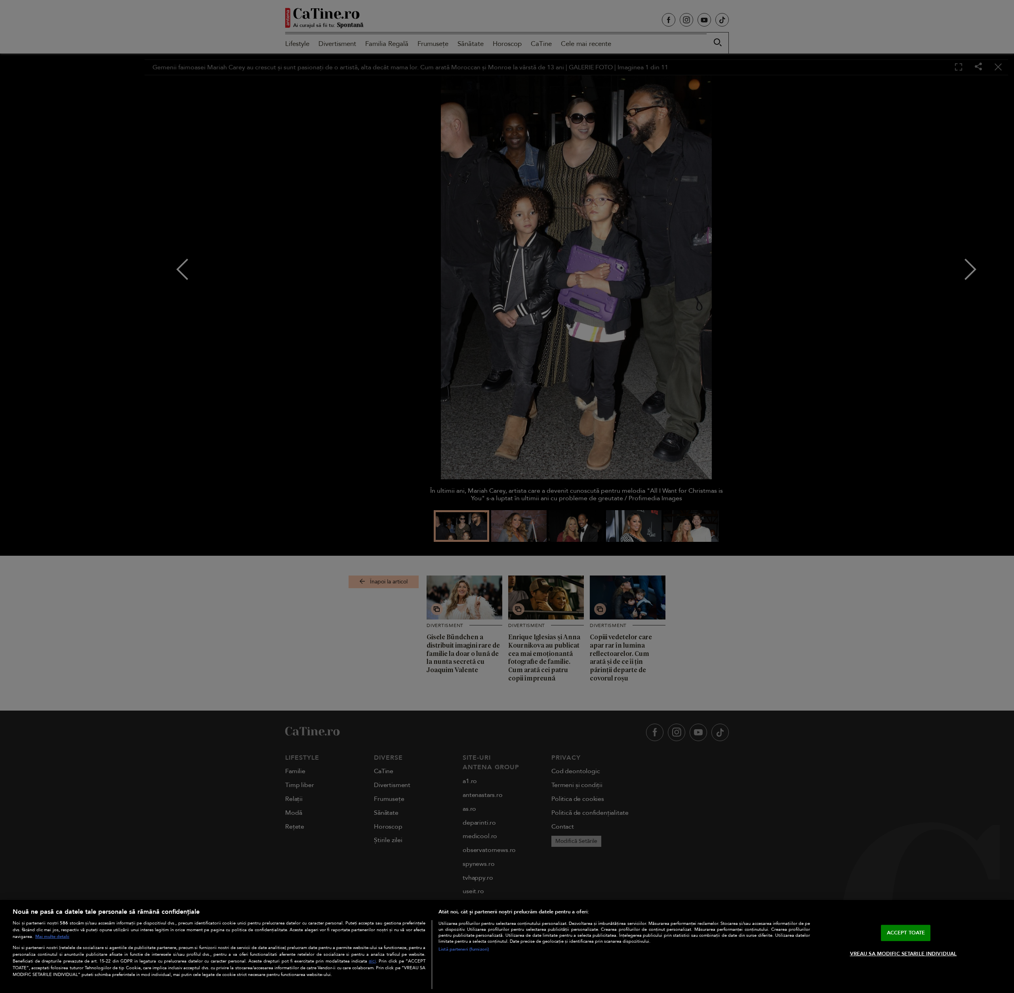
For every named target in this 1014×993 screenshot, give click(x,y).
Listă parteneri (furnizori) (463, 949)
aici (372, 961)
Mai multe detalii (52, 937)
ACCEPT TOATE (906, 932)
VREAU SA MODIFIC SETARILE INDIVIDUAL (903, 953)
